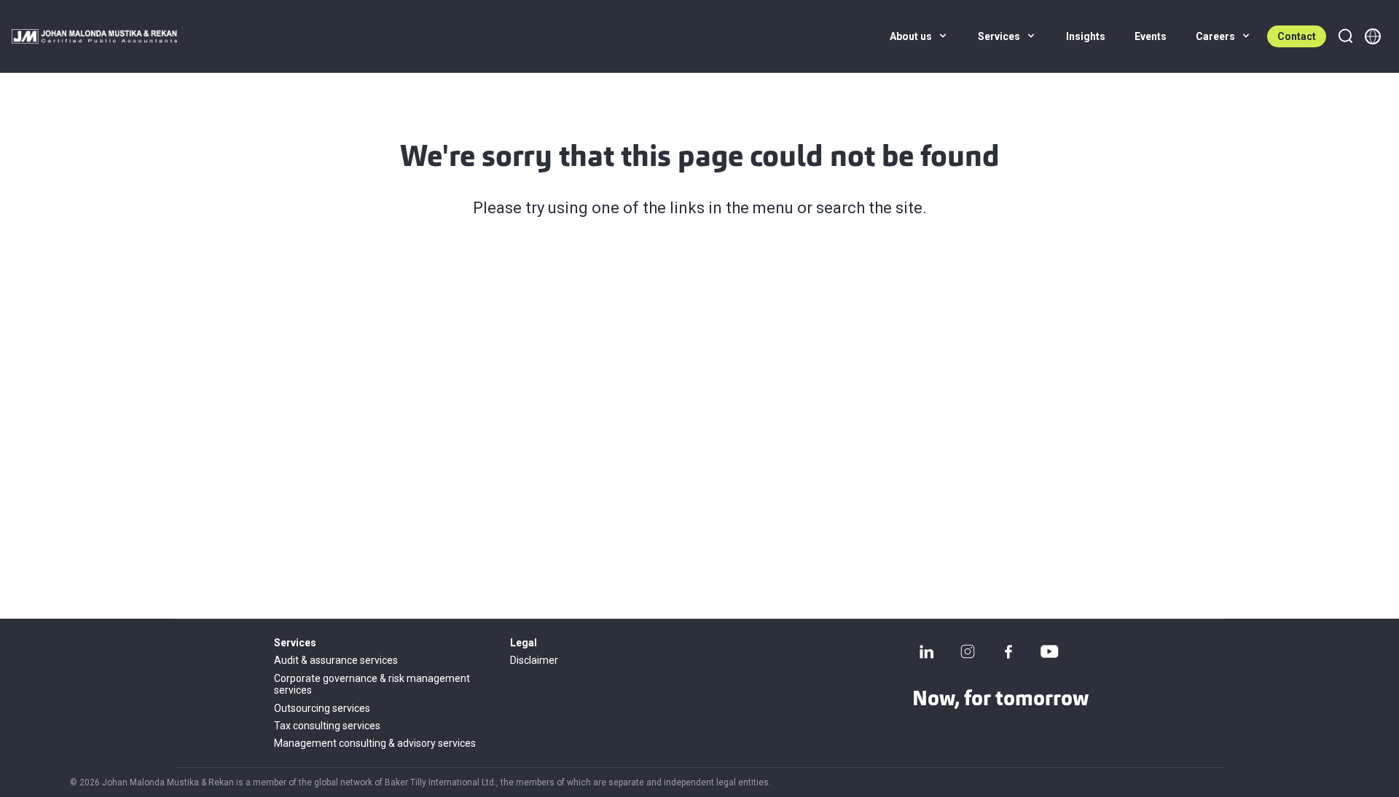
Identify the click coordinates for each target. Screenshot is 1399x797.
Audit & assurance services (336, 660)
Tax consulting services (327, 725)
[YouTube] (1049, 651)
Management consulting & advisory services (375, 743)
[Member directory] (1373, 36)
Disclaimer (534, 660)
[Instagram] (967, 651)
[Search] (1345, 36)
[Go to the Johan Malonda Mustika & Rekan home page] (94, 36)
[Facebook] (1008, 651)
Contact (1296, 36)
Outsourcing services (322, 708)
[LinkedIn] (926, 651)
